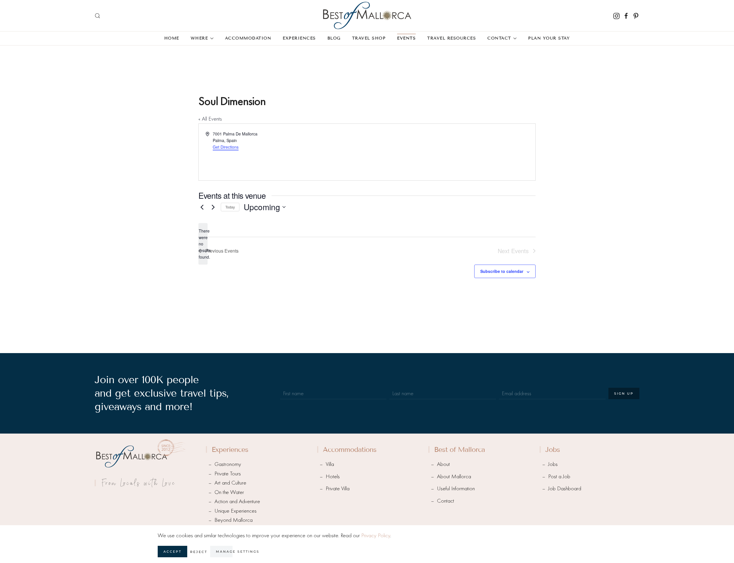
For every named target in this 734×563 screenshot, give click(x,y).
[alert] (203, 244)
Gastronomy (227, 464)
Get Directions (226, 147)
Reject (198, 552)
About (443, 464)
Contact (445, 500)
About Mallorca (454, 476)
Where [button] (199, 38)
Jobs (553, 464)
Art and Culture (230, 482)
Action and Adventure (237, 501)
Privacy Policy (375, 535)
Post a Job (559, 476)
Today (230, 206)
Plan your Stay (549, 38)
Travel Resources (451, 38)
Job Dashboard (564, 488)
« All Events (210, 118)
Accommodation (248, 38)
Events (406, 38)
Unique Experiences (235, 510)
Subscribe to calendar (501, 271)
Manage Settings (237, 552)
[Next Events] (213, 207)
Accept (172, 552)
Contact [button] (499, 38)
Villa (330, 464)
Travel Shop (369, 38)
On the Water (229, 492)
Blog (334, 38)
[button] (97, 16)
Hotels (333, 476)
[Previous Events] (201, 207)
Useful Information (456, 488)
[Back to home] (367, 15)
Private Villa (338, 488)
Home (171, 38)
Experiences (299, 38)
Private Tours (227, 473)
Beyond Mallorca (233, 520)
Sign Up (624, 393)
